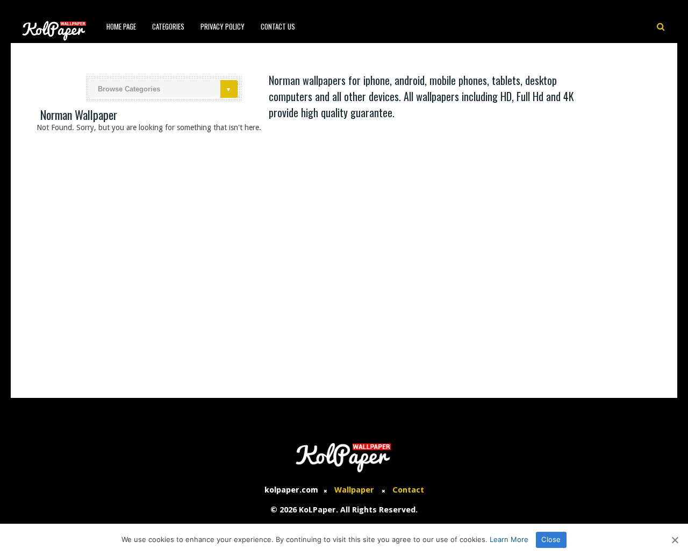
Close (551, 539)
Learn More (509, 539)
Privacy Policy (222, 26)
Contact (408, 490)
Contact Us (278, 26)
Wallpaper (354, 490)
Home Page (121, 26)
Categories (168, 26)
